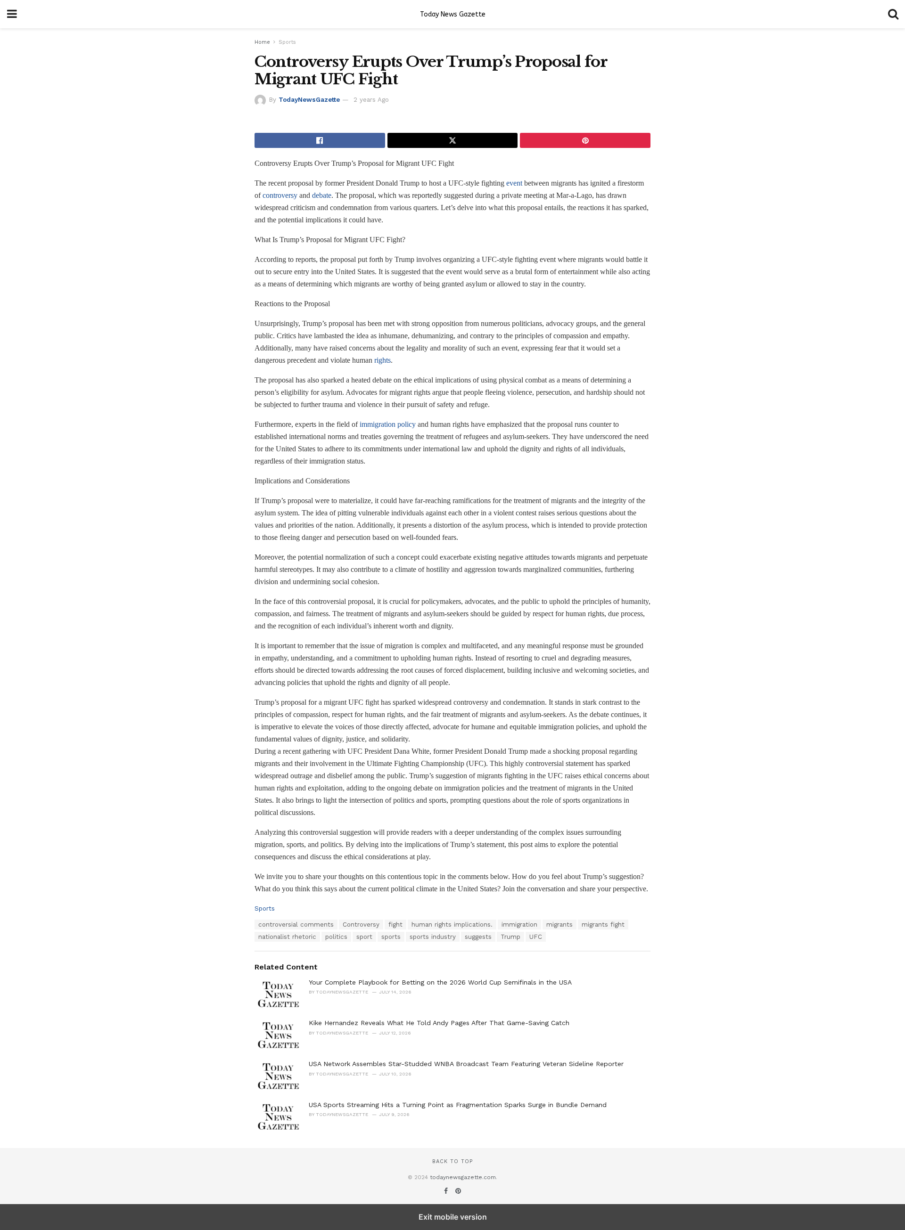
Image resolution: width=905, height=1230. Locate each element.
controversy (280, 195)
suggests (478, 936)
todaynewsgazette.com (463, 1177)
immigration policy (388, 424)
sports (391, 936)
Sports (287, 42)
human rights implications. (452, 924)
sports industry (433, 936)
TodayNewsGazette (309, 99)
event (514, 183)
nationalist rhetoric (287, 936)
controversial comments (296, 924)
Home (262, 42)
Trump (510, 936)
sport (364, 936)
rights (382, 360)
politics (336, 936)
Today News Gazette (452, 14)
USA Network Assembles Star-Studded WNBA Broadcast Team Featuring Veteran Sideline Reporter (466, 1063)
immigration (519, 924)
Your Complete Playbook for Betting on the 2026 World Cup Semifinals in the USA (440, 982)
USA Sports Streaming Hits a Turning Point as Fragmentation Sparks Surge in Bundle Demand (458, 1104)
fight (395, 924)
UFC (535, 936)
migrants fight (603, 924)
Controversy (361, 924)
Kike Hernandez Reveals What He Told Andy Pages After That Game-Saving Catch (439, 1022)
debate (321, 195)
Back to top (452, 1161)
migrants (559, 924)
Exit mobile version (453, 1217)
